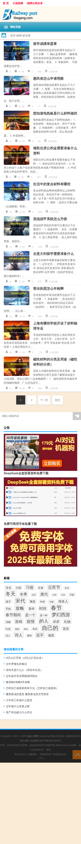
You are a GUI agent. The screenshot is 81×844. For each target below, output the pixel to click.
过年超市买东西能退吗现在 (21, 676)
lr (10, 177)
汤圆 (8, 622)
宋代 (20, 600)
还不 (40, 635)
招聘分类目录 (35, 3)
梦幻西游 (61, 614)
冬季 (23, 594)
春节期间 (13, 614)
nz (10, 246)
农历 (67, 587)
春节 (56, 607)
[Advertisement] (40, 803)
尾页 (57, 400)
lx (10, 71)
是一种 (43, 615)
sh (10, 211)
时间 (42, 608)
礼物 (67, 621)
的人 (44, 621)
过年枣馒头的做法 (16, 664)
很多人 (63, 601)
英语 (66, 628)
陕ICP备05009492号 (50, 740)
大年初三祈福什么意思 (19, 700)
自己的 (50, 627)
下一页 (44, 400)
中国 (18, 588)
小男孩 (40, 758)
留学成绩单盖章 (45, 43)
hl (10, 106)
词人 (8, 635)
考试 (34, 629)
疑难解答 (35, 740)
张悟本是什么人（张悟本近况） (24, 670)
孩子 (8, 601)
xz (10, 141)
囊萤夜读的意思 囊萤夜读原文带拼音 (27, 694)
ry (10, 281)
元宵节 (54, 587)
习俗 (30, 587)
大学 (54, 594)
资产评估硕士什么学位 (19, 712)
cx (10, 388)
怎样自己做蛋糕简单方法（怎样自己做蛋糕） (32, 688)
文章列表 (53, 71)
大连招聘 (18, 3)
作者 (40, 588)
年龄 (51, 601)
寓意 (32, 601)
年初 (42, 601)
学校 (72, 594)
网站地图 (24, 740)
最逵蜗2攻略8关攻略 (18, 682)
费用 (29, 635)
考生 (26, 628)
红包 (8, 629)
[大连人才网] (40, 14)
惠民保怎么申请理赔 (48, 78)
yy (10, 316)
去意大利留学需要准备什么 (53, 253)
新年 (32, 608)
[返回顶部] (77, 754)
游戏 (18, 621)
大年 (63, 594)
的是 (56, 621)
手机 (8, 609)
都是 (51, 635)
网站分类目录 (57, 735)
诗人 (19, 635)
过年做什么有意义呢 (18, 706)
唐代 (44, 594)
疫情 (31, 621)
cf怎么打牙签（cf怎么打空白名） (25, 658)
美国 (17, 629)
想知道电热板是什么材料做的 (55, 113)
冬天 (10, 593)
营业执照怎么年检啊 (48, 288)
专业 (8, 588)
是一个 (30, 614)
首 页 (6, 3)
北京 (34, 594)
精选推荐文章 (73, 735)
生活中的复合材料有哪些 (51, 183)
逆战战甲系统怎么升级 (50, 218)
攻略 (19, 608)
